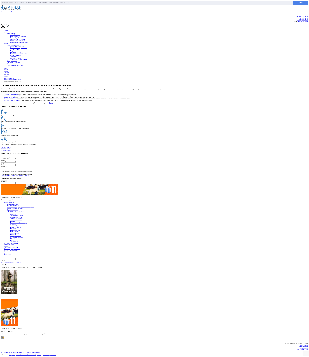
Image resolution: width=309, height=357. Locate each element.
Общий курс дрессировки (17, 46)
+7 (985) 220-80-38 (302, 20)
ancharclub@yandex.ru (303, 21)
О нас (5, 32)
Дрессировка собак (9, 202)
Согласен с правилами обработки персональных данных (16, 174)
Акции (6, 69)
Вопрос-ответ (7, 254)
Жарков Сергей (14, 37)
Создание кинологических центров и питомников (21, 64)
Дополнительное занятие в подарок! (11, 262)
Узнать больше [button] (64, 2)
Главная (6, 30)
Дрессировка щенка (15, 58)
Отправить (3, 181)
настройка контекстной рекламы (32, 355)
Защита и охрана (14, 49)
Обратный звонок (5, 11)
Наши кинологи (11, 33)
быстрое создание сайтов (16, 355)
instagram (6, 74)
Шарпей (12, 240)
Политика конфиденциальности (31, 352)
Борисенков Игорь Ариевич (18, 36)
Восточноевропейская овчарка (18, 223)
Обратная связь (17, 352)
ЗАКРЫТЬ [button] (300, 2)
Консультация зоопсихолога (11, 247)
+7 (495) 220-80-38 (6, 147)
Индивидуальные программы (18, 53)
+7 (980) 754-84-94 (302, 18)
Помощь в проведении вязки (15, 65)
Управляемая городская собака (18, 48)
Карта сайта (9, 352)
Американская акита (16, 217)
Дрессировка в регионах (14, 62)
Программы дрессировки (11, 243)
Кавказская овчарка (15, 227)
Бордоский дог (14, 221)
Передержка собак (12, 61)
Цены (5, 68)
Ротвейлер (13, 234)
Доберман (13, 224)
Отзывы (6, 71)
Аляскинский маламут (16, 215)
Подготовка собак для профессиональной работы (20, 207)
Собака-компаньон (15, 55)
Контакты (6, 72)
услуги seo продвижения (49, 355)
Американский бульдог (16, 218)
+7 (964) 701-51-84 (302, 16)
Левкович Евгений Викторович (19, 42)
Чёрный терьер (14, 239)
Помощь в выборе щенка (14, 66)
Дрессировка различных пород (18, 59)
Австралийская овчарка (16, 212)
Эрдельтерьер (14, 241)
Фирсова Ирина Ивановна (17, 40)
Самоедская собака (15, 236)
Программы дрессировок (14, 45)
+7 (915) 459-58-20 (303, 348)
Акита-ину (13, 214)
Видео (5, 253)
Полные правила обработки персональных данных (15, 175)
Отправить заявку (16, 11)
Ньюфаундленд (14, 233)
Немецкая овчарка (15, 230)
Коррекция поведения (16, 51)
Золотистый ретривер (16, 225)
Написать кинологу (6, 150)
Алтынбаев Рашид (15, 35)
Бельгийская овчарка (16, 220)
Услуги (6, 43)
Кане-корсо (13, 228)
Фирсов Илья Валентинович (18, 39)
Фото (5, 252)
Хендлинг (6, 246)
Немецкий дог (14, 231)
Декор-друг (13, 56)
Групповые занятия (15, 52)
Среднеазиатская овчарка (17, 237)
